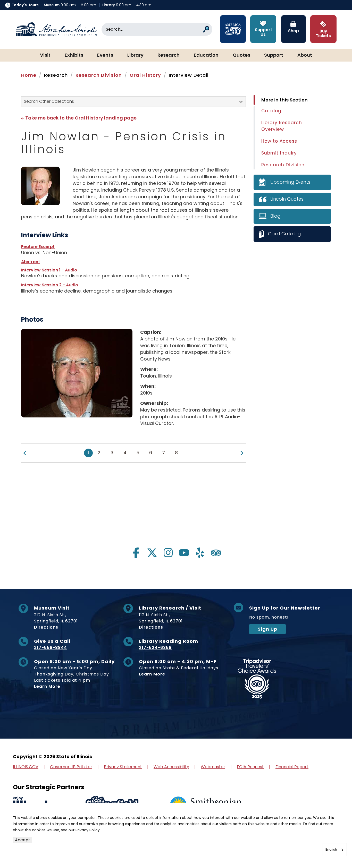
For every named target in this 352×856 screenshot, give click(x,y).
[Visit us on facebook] (136, 552)
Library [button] (135, 55)
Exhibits (74, 55)
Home (28, 75)
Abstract (30, 262)
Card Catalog (284, 233)
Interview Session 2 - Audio (49, 285)
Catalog (271, 111)
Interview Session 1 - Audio (49, 270)
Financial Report (291, 767)
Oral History (145, 75)
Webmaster (213, 767)
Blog (275, 216)
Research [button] (168, 55)
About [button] (304, 55)
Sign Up (267, 629)
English (331, 849)
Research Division (99, 75)
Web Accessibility (171, 767)
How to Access (279, 141)
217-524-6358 (155, 647)
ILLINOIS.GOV (25, 767)
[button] (332, 836)
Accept (22, 840)
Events (105, 55)
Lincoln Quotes (287, 199)
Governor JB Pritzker (71, 767)
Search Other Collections (49, 101)
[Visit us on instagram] (168, 552)
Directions (46, 627)
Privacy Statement (123, 767)
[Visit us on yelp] (200, 552)
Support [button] (273, 55)
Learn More (47, 686)
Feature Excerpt (38, 247)
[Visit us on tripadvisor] (216, 552)
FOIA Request (250, 767)
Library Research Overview (281, 125)
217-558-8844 (50, 647)
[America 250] (233, 29)
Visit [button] (45, 55)
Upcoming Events (290, 182)
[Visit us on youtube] (184, 552)
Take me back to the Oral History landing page (81, 118)
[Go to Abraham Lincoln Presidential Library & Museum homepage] (56, 29)
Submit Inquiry (279, 153)
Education (206, 55)
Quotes (241, 55)
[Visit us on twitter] (152, 552)
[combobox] (335, 849)
